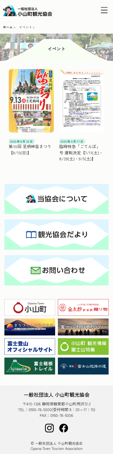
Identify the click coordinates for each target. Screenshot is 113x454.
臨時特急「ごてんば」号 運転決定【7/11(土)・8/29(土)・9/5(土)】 (81, 152)
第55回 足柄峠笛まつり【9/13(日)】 (30, 149)
